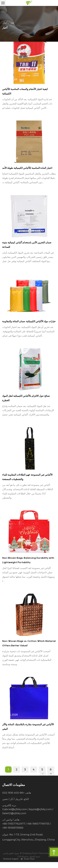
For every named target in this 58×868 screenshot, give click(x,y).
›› (51, 773)
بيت (12, 22)
